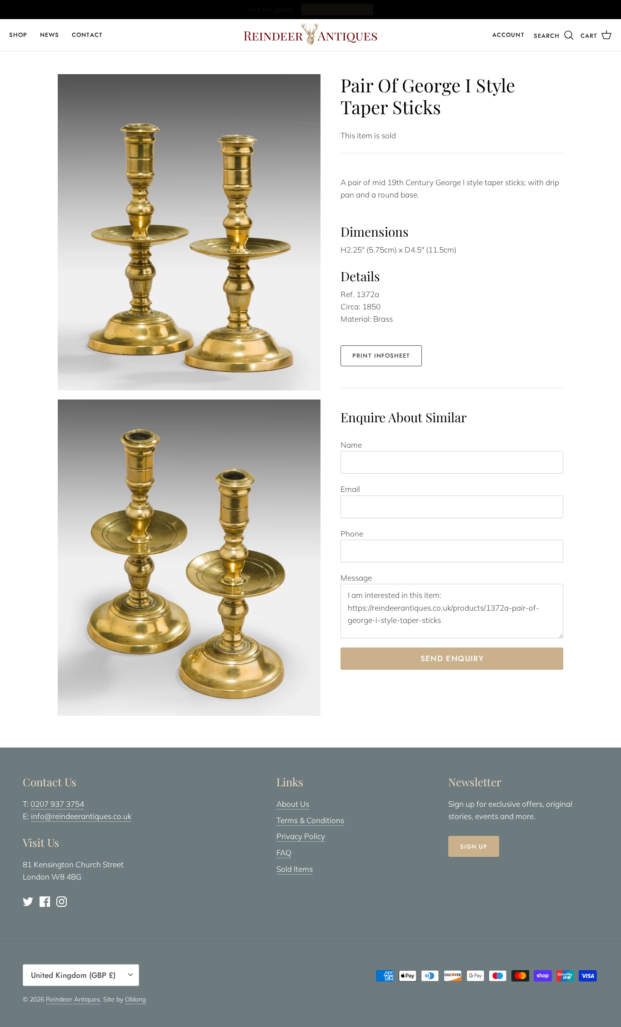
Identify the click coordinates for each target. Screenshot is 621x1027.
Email (350, 489)
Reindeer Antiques (73, 999)
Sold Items (294, 869)
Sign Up (473, 846)
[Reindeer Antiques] (310, 34)
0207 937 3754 (57, 804)
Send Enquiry (452, 658)
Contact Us (346, 10)
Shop (18, 34)
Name (351, 445)
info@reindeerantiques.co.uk (81, 816)
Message (356, 577)
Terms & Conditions (310, 820)
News (49, 34)
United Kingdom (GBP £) (73, 975)
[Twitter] (28, 901)
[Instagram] (61, 901)
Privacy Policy (300, 836)
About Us (292, 804)
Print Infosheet (381, 355)
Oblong (135, 999)
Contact (87, 34)
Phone (352, 533)
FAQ (283, 852)
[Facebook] (45, 901)
